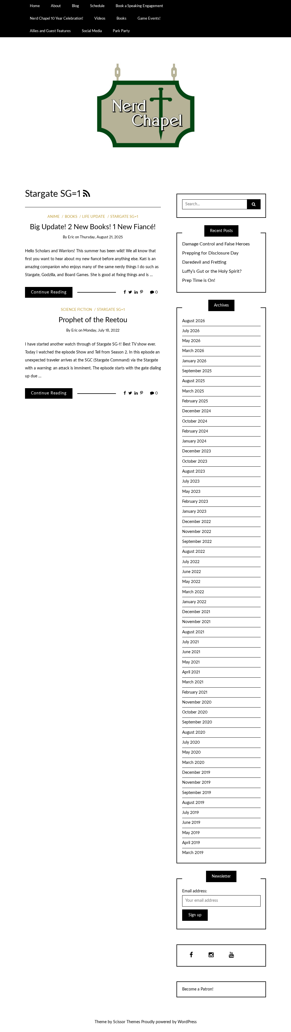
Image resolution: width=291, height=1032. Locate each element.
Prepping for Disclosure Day (210, 253)
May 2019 (191, 833)
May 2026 (191, 341)
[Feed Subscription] (86, 194)
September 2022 (197, 542)
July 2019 (190, 813)
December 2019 (196, 773)
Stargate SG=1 (124, 217)
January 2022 (194, 602)
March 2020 (193, 763)
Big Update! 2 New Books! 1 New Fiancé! (93, 227)
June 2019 (191, 823)
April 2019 (191, 843)
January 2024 (194, 441)
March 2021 (192, 682)
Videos (99, 18)
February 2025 (195, 401)
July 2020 (191, 742)
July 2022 (190, 562)
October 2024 (194, 421)
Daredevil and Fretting (204, 262)
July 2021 (190, 642)
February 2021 (194, 692)
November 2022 (196, 532)
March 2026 (193, 351)
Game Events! (149, 18)
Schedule (97, 6)
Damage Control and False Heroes (216, 244)
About (56, 6)
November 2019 (196, 783)
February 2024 (195, 431)
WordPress (187, 1022)
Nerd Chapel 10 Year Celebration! (56, 18)
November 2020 (196, 702)
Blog (75, 6)
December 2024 (196, 411)
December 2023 (196, 451)
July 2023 (190, 481)
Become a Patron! (197, 989)
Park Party (121, 31)
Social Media (92, 31)
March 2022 (193, 592)
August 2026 (193, 321)
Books (121, 18)
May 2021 (191, 662)
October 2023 (194, 462)
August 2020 (193, 733)
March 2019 (192, 853)
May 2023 (191, 492)
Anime (53, 217)
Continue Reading (48, 292)
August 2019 (193, 803)
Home (35, 6)
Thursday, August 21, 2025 (101, 237)
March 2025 (193, 391)
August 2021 (193, 632)
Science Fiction (76, 310)
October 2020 (194, 712)
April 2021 (191, 672)
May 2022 (191, 582)
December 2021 (196, 612)
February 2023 (195, 502)
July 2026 (190, 331)
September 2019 (196, 793)
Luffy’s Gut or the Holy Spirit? (212, 271)
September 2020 (197, 722)
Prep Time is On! (198, 280)
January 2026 (194, 361)
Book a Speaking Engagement (139, 6)
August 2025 (193, 381)
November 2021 (196, 622)
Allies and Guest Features (50, 31)
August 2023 (193, 471)
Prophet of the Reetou (93, 320)
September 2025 (197, 371)
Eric (71, 237)
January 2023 (194, 512)
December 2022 (196, 522)
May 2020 (191, 752)
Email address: (194, 891)
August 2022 (193, 552)
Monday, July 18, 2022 (101, 330)
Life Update (93, 217)
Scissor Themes (126, 1022)
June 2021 (191, 652)
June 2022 (191, 572)
